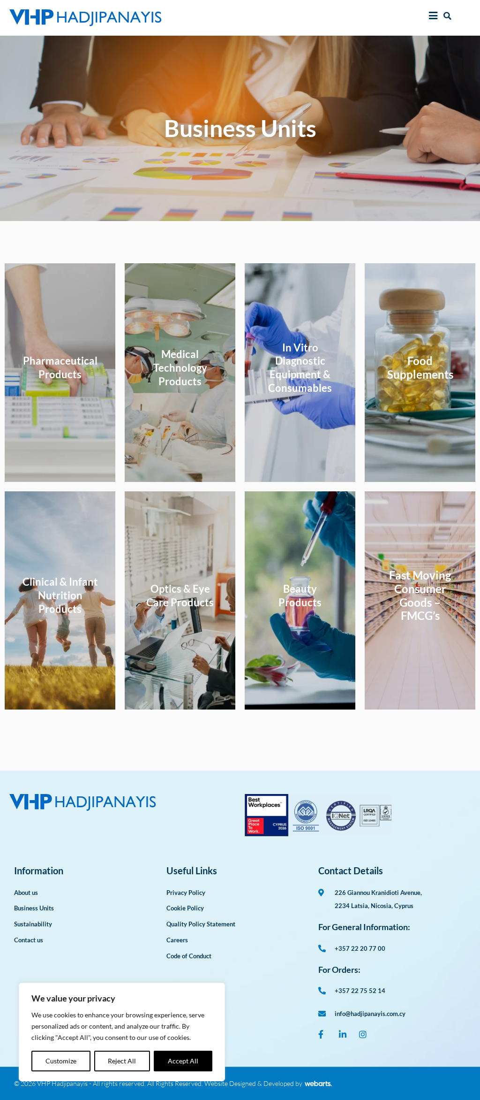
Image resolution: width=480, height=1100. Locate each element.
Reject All (122, 1061)
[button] (447, 16)
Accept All (183, 1061)
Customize (60, 1061)
